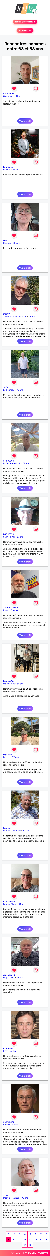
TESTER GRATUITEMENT (25, 22)
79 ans (26, 830)
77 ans (15, 757)
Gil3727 (7, 240)
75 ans (25, 1198)
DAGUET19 (8, 534)
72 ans (32, 316)
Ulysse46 (7, 754)
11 (19, 1239)
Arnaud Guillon (10, 607)
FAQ (12, 1253)
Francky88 (8, 681)
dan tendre (8, 1122)
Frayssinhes (8, 977)
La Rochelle (8, 390)
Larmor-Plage (9, 904)
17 (25, 1245)
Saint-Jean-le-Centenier (14, 316)
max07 (6, 314)
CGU (18, 1253)
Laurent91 (8, 1048)
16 (46, 1239)
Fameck (7, 169)
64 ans (19, 96)
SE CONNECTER (25, 30)
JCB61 (6, 387)
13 (30, 1239)
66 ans (16, 243)
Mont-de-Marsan (11, 1198)
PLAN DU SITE (29, 1253)
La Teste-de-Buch (11, 463)
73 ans (14, 610)
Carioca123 (8, 93)
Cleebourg (8, 96)
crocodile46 (9, 975)
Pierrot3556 (9, 901)
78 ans (20, 390)
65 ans (16, 169)
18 (30, 1245)
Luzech (6, 757)
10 (14, 1239)
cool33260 (8, 460)
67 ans (20, 536)
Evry (5, 1051)
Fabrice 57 (8, 167)
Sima (5, 1195)
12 (25, 1239)
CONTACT (43, 1253)
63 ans (13, 1051)
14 (35, 1239)
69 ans (15, 1124)
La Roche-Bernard (12, 830)
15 (41, 1239)
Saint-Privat (9, 536)
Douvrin (7, 243)
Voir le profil (25, 121)
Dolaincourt (9, 683)
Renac (6, 610)
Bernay (6, 1124)
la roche (7, 828)
